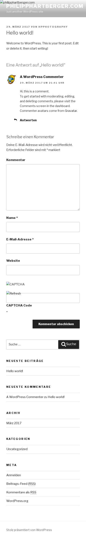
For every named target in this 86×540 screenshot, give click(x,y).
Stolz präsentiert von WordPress (29, 530)
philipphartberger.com (44, 6)
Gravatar (71, 110)
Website (13, 261)
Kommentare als (21, 492)
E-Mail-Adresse (20, 239)
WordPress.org (17, 501)
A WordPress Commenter (42, 77)
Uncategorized (17, 449)
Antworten (28, 120)
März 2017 (14, 423)
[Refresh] (13, 293)
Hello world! (14, 371)
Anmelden (13, 475)
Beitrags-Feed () (21, 484)
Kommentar (15, 160)
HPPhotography (53, 26)
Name (12, 218)
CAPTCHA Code (19, 305)
